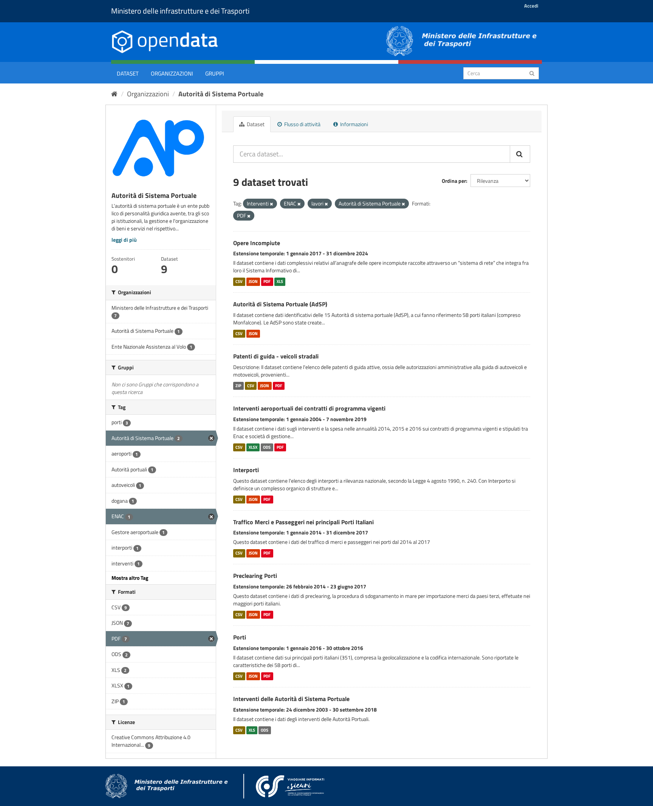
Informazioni (353, 124)
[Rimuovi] (271, 204)
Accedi (531, 5)
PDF (267, 281)
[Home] (114, 94)
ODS (267, 447)
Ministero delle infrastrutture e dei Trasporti (180, 11)
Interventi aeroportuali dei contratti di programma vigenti (309, 408)
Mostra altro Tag (129, 578)
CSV (239, 281)
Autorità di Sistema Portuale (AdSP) (280, 304)
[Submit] (532, 72)
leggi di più (124, 240)
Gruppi (214, 73)
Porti (239, 637)
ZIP (238, 386)
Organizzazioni (172, 73)
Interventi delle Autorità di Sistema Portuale (291, 698)
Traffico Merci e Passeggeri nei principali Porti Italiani (303, 522)
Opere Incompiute (256, 242)
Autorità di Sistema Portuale (220, 94)
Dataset (128, 73)
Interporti (246, 469)
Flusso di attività (301, 124)
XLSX (253, 447)
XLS (280, 281)
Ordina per (454, 181)
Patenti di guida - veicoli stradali (276, 356)
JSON (253, 281)
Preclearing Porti (255, 575)
